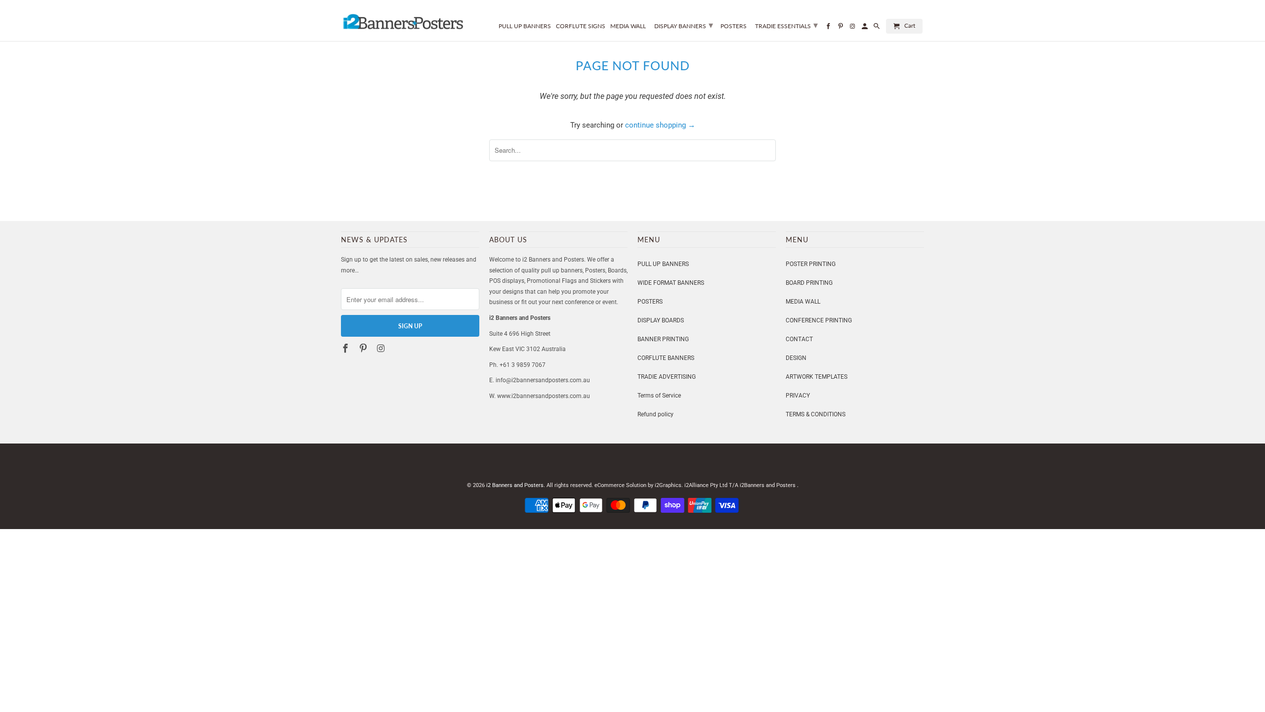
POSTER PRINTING (811, 264)
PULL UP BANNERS (663, 264)
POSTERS (650, 301)
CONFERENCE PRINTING (819, 320)
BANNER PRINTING (663, 339)
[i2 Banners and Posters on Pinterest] (364, 348)
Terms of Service (659, 395)
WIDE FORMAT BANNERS (670, 282)
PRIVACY (798, 395)
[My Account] (865, 28)
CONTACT (799, 339)
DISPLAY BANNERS (683, 24)
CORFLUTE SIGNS (580, 26)
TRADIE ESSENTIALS (786, 24)
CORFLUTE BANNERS (665, 358)
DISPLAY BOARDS (660, 320)
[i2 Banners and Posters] (402, 19)
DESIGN (796, 358)
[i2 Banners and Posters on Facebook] (346, 348)
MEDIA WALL (803, 301)
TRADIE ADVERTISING (666, 376)
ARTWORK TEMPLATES (816, 376)
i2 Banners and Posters (515, 485)
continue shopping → (660, 125)
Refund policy (655, 414)
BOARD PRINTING (809, 282)
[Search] (877, 28)
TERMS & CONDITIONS (815, 414)
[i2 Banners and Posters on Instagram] (382, 348)
